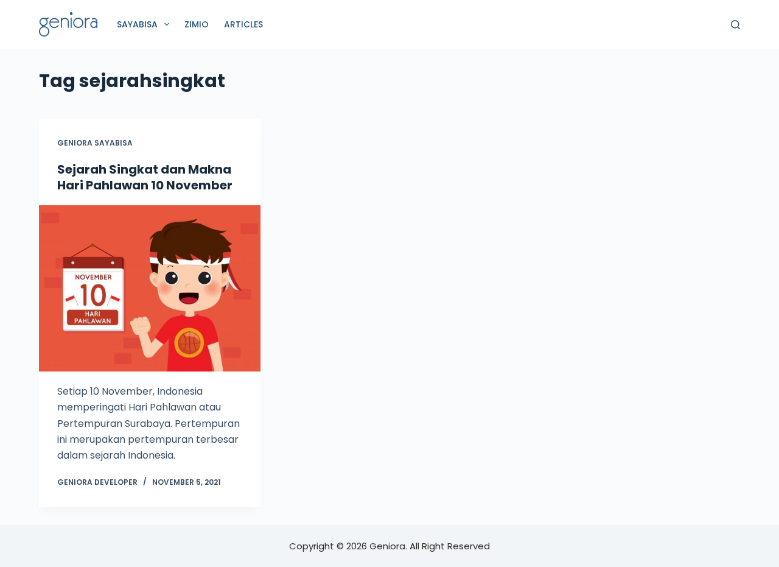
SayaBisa (137, 24)
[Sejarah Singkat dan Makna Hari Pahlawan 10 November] (149, 288)
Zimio (196, 24)
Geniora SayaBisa (95, 143)
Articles (243, 24)
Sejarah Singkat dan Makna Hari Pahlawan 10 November (144, 177)
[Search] (735, 24)
